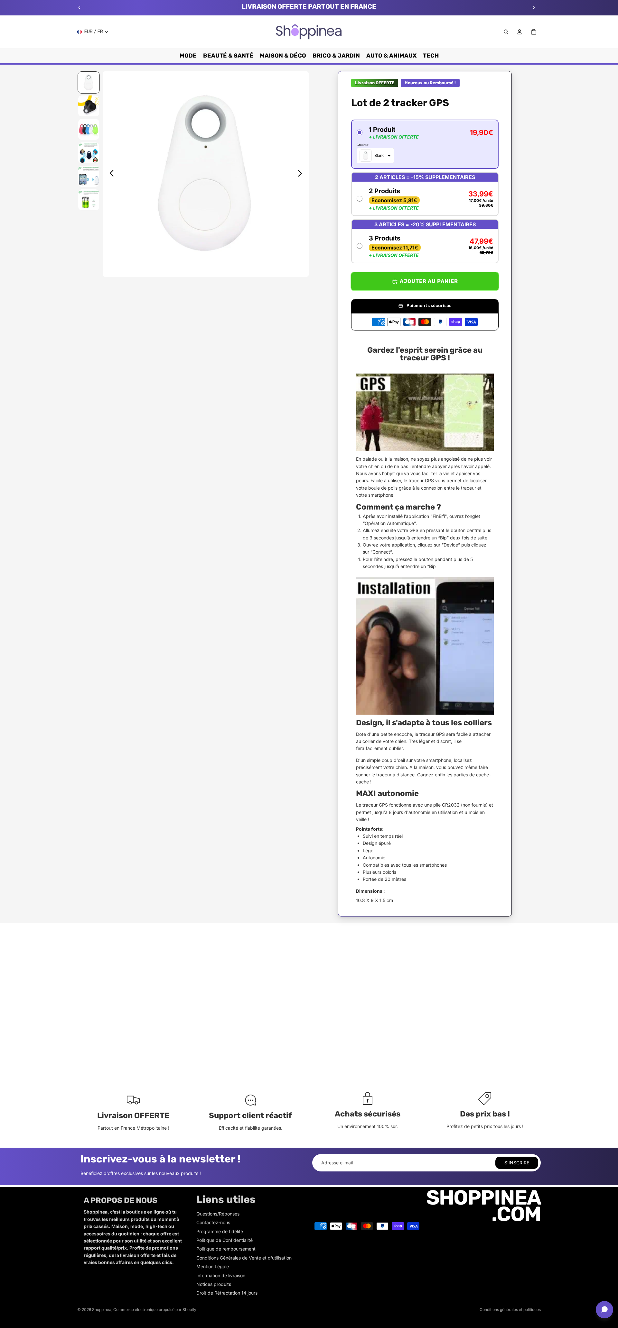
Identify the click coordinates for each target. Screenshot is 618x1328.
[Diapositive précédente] (79, 8)
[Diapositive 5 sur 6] (88, 176)
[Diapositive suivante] (534, 8)
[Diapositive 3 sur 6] (88, 129)
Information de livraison (220, 1275)
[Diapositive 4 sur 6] (88, 152)
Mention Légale (212, 1266)
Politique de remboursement (226, 1248)
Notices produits (213, 1284)
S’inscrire (516, 1162)
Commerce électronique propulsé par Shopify (154, 1309)
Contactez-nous (213, 1222)
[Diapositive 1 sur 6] (88, 82)
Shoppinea (101, 1309)
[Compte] (519, 32)
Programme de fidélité (219, 1231)
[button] (425, 144)
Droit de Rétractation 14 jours (227, 1293)
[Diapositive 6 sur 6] (88, 199)
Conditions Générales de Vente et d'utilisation (244, 1257)
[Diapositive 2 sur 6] (88, 105)
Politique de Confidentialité (224, 1240)
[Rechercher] (506, 32)
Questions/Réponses (217, 1213)
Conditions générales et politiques (510, 1309)
